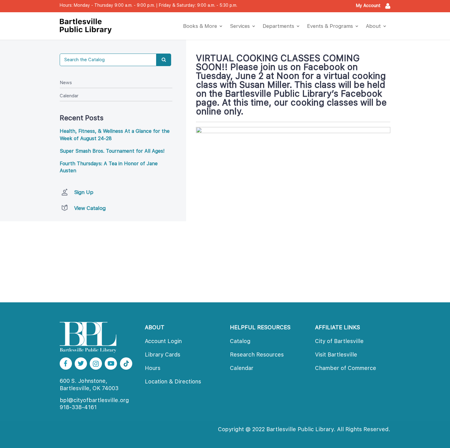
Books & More (200, 26)
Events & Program (330, 26)
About (373, 26)
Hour (152, 368)
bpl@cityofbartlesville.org (94, 400)
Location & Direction (173, 381)
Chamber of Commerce (345, 368)
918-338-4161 (78, 407)
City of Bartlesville (339, 341)
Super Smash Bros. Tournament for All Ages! (112, 151)
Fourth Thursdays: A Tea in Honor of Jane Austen (109, 167)
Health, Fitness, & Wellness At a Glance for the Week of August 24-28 (115, 134)
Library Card (162, 354)
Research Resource (257, 354)
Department (278, 26)
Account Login (163, 341)
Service (240, 26)
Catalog (240, 341)
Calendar (69, 96)
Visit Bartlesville (336, 354)
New (66, 82)
